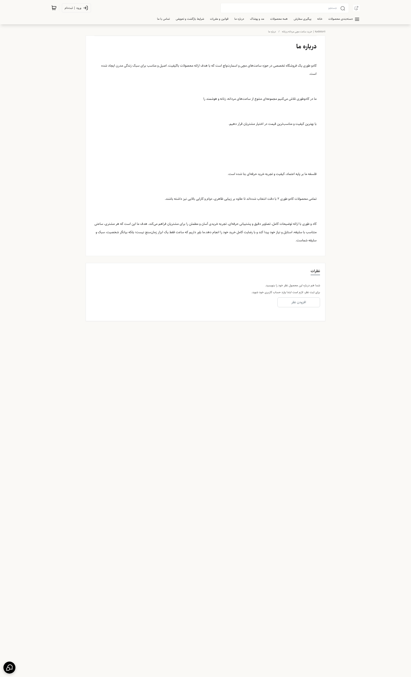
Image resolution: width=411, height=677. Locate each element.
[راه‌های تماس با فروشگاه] (9, 668)
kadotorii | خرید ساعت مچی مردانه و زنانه (303, 32)
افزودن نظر (298, 302)
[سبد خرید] (54, 7)
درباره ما (272, 32)
